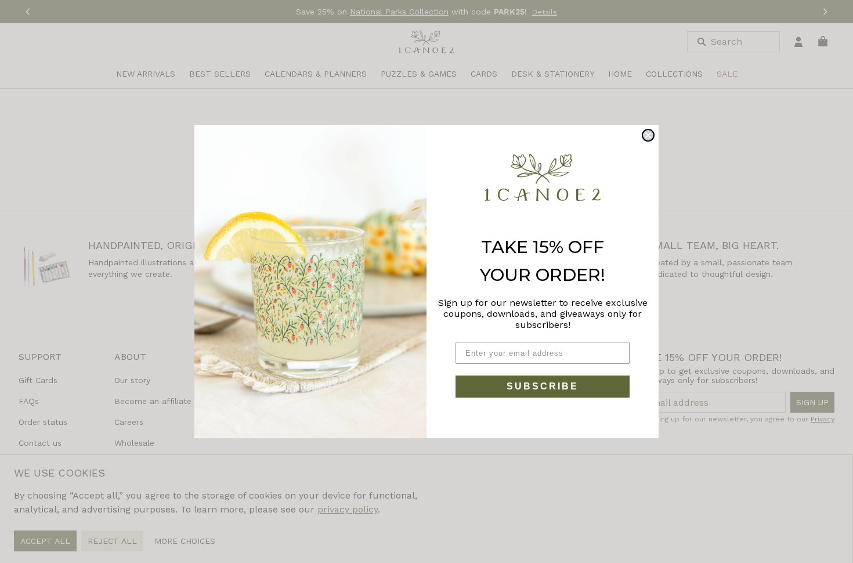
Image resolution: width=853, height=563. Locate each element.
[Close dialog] (648, 135)
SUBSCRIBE (543, 386)
